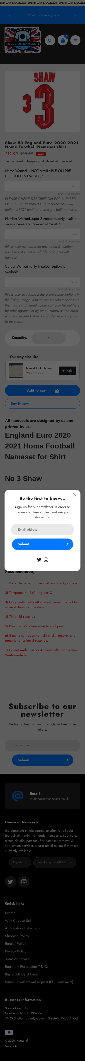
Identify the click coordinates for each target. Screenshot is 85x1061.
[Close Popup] (75, 495)
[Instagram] (46, 559)
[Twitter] (39, 559)
